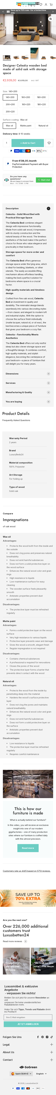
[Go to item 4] (34, 54)
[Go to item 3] (25, 58)
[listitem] (28, 990)
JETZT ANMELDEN (28, 1024)
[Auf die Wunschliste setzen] (49, 143)
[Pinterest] (42, 1037)
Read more (28, 848)
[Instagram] (47, 1037)
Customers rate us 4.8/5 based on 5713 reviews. (27, 871)
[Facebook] (37, 1037)
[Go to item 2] (16, 58)
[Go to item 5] (44, 58)
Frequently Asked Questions (16, 420)
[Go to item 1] (7, 58)
